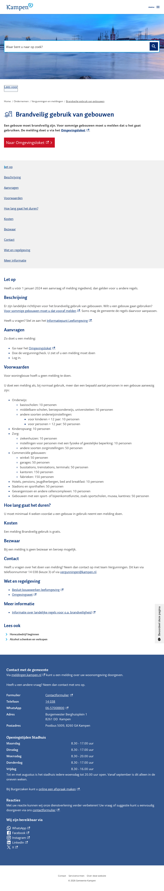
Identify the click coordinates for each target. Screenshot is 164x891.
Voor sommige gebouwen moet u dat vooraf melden (42, 311)
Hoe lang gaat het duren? (21, 208)
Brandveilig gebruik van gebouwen (85, 101)
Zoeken (154, 46)
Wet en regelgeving (17, 250)
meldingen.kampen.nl (28, 675)
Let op (8, 167)
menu (151, 7)
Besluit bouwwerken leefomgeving (37, 590)
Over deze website (96, 875)
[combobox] (75, 47)
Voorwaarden (13, 198)
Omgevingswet (24, 594)
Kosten (8, 219)
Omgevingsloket (75, 130)
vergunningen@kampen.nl (78, 572)
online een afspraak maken (59, 789)
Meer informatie (15, 260)
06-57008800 (56, 708)
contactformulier (46, 810)
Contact (9, 240)
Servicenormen (76, 875)
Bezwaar (10, 229)
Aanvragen (11, 188)
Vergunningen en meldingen (47, 101)
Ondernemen (21, 101)
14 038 (50, 701)
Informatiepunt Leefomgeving (69, 321)
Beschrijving (12, 177)
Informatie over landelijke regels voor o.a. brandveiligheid (53, 612)
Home (7, 101)
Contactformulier (59, 695)
